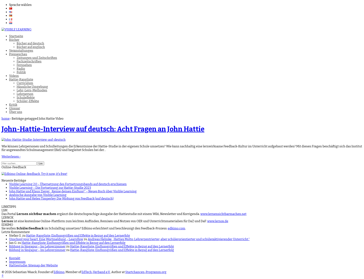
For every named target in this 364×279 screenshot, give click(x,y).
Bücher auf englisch (31, 47)
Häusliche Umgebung (32, 87)
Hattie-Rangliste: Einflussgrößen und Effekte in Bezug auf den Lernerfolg (78, 235)
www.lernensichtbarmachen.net (223, 214)
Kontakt (14, 258)
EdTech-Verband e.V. (96, 272)
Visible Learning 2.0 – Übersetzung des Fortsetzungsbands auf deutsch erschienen (68, 184)
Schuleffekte (26, 97)
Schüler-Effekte (28, 101)
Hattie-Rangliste (21, 79)
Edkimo (59, 272)
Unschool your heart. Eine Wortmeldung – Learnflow (46, 239)
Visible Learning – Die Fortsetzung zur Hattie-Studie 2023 (50, 188)
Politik (21, 72)
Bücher (14, 40)
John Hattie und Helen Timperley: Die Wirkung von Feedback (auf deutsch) (61, 198)
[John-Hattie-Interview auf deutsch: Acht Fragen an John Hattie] (34, 139)
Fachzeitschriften (29, 61)
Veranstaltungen (21, 50)
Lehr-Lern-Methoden (32, 90)
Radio (21, 68)
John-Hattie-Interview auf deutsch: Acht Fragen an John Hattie (103, 129)
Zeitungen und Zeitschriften (37, 58)
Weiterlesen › (11, 156)
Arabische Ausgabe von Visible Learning (38, 195)
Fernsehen (24, 65)
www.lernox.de (217, 221)
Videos (14, 76)
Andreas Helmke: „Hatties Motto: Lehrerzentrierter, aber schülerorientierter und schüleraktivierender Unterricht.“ (169, 239)
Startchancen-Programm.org (145, 272)
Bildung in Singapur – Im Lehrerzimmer (37, 246)
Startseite (16, 36)
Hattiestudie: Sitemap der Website (33, 265)
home (6, 118)
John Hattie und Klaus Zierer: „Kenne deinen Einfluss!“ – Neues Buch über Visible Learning (73, 191)
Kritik (13, 105)
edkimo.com (176, 228)
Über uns (15, 112)
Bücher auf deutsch (30, 43)
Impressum (17, 262)
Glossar (14, 108)
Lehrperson (25, 94)
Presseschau (18, 54)
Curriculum (25, 83)
